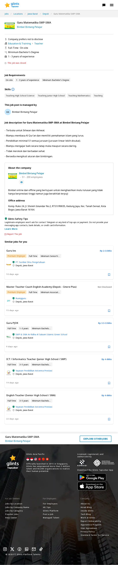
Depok (46, 13)
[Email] (34, 549)
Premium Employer (16, 256)
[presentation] (12, 5)
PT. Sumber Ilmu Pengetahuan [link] (30, 262)
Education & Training (19, 43)
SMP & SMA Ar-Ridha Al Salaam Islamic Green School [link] (41, 334)
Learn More (11, 228)
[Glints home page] (12, 5)
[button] (104, 5)
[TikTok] (41, 549)
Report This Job (14, 234)
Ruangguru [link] (21, 298)
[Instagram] (5, 549)
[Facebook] (19, 549)
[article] (59, 262)
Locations (18, 13)
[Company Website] (21, 182)
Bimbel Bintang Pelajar (29, 27)
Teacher (38, 43)
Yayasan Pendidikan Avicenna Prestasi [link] (34, 370)
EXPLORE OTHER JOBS (95, 438)
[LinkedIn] (26, 549)
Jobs (7, 13)
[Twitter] (12, 549)
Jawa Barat (32, 13)
